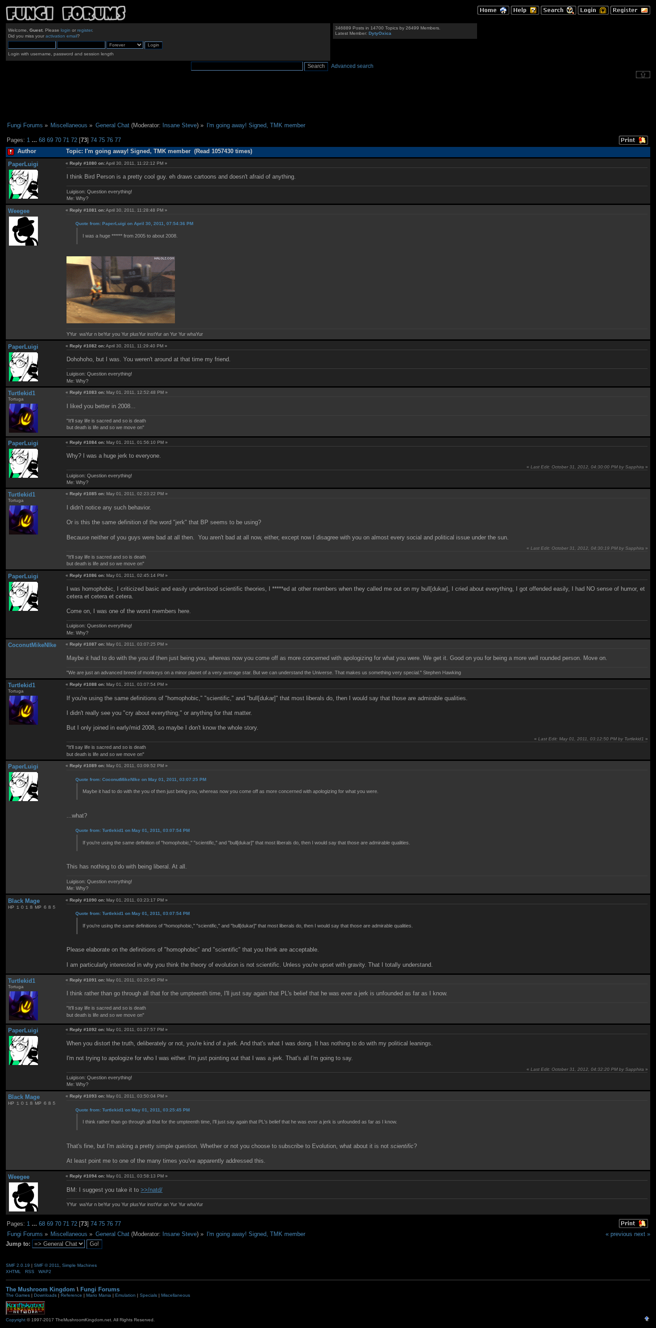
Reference (71, 1295)
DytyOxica (380, 33)
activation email (61, 35)
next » (642, 1234)
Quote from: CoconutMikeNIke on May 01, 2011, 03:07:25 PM (140, 779)
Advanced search (352, 66)
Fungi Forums (100, 1289)
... (35, 140)
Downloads (45, 1295)
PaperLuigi (23, 164)
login (66, 30)
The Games (18, 1295)
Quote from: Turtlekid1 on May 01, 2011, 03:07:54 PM (132, 830)
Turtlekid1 (21, 393)
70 (58, 140)
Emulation (125, 1295)
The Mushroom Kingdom (40, 1289)
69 (50, 140)
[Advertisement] (328, 100)
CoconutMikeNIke (32, 645)
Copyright (15, 1319)
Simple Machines (79, 1265)
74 (94, 140)
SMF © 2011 (46, 1265)
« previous (619, 1234)
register (84, 30)
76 (110, 140)
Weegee (18, 211)
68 (42, 140)
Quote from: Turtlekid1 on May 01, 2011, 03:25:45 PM (132, 1109)
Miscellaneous (175, 1295)
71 (66, 140)
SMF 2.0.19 (18, 1265)
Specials (148, 1295)
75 (102, 140)
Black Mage (24, 901)
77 (118, 140)
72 (74, 140)
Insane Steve (179, 125)
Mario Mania (98, 1295)
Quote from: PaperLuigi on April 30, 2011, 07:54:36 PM (134, 223)
